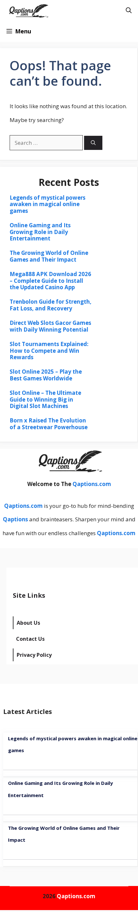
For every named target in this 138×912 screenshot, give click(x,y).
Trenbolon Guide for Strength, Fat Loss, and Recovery (50, 305)
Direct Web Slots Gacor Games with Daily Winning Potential (50, 326)
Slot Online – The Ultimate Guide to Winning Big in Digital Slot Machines (45, 399)
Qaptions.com (92, 484)
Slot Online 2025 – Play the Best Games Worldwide (46, 375)
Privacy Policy (34, 654)
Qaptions (15, 519)
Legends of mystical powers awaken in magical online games (47, 204)
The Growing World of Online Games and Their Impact (49, 256)
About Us (28, 622)
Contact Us (30, 638)
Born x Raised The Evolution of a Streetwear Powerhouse (49, 423)
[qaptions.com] (28, 10)
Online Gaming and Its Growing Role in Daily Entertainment (40, 231)
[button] (128, 10)
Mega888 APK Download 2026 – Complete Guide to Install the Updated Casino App (50, 280)
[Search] (93, 143)
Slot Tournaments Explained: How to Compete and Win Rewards (49, 350)
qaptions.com (83, 10)
